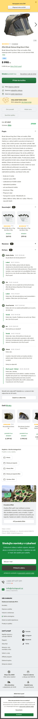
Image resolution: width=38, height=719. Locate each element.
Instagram (27, 635)
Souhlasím (19, 714)
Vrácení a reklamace (8, 612)
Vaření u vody (6, 653)
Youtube (27, 631)
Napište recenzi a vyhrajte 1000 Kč (7, 635)
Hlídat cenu (28, 109)
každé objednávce (16, 94)
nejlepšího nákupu (16, 90)
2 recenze (15, 44)
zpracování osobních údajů (26, 706)
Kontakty (4, 605)
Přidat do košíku (19, 80)
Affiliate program (7, 657)
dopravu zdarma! (13, 87)
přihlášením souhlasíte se (19, 573)
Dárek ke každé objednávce (10, 620)
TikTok (27, 643)
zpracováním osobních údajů (26, 573)
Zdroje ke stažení (7, 664)
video (4, 58)
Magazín (4, 640)
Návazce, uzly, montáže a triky (6, 648)
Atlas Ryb (4, 643)
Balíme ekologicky (9, 616)
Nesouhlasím (19, 710)
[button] (36, 25)
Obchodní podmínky (19, 696)
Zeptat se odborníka (19, 398)
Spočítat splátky (10, 115)
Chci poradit (10, 109)
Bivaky (8, 405)
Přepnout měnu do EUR (19, 7)
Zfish (9, 125)
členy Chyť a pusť (16, 66)
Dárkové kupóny (6, 660)
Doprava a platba (7, 609)
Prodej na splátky (7, 623)
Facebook (27, 639)
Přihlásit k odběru (19, 568)
